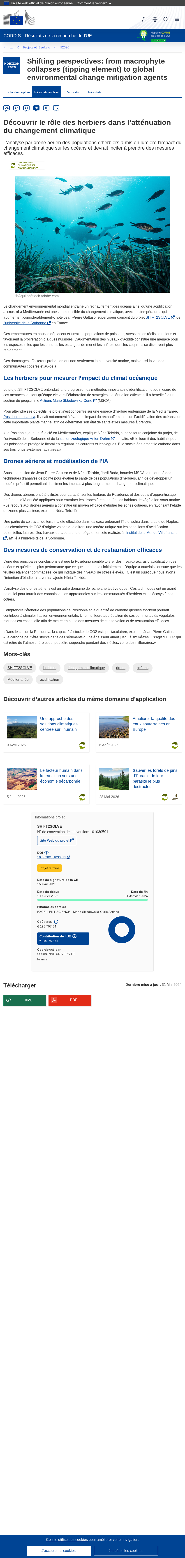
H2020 (64, 47)
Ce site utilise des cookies (67, 1540)
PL (56, 107)
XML (28, 1000)
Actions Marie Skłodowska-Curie (67, 400)
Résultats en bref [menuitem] (46, 92)
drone (120, 668)
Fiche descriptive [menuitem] (18, 92)
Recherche (166, 19)
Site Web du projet (54, 841)
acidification (49, 679)
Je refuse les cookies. (126, 1551)
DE (7, 107)
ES (26, 107)
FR (36, 107)
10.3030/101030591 (51, 857)
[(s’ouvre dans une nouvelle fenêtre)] (19, 17)
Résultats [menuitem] (95, 92)
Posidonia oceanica (19, 417)
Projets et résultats (36, 47)
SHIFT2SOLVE (159, 317)
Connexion (144, 19)
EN (16, 107)
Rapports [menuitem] (72, 92)
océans (142, 668)
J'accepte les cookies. (59, 1551)
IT (46, 107)
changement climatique (86, 668)
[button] (155, 19)
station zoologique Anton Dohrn (86, 439)
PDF (73, 1000)
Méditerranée (18, 679)
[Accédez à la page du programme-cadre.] (11, 65)
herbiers (49, 668)
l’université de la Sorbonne (25, 323)
